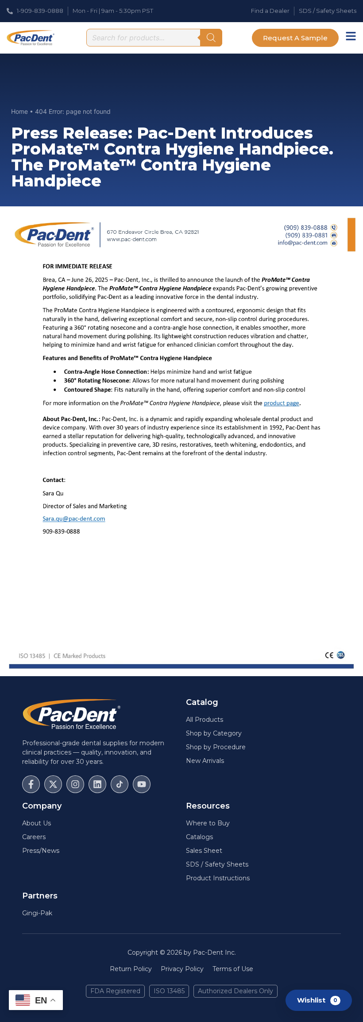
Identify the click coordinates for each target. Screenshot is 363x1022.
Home (19, 111)
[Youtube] (142, 784)
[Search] (211, 37)
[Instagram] (75, 784)
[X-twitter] (53, 784)
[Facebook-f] (31, 784)
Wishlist (317, 999)
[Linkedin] (97, 784)
